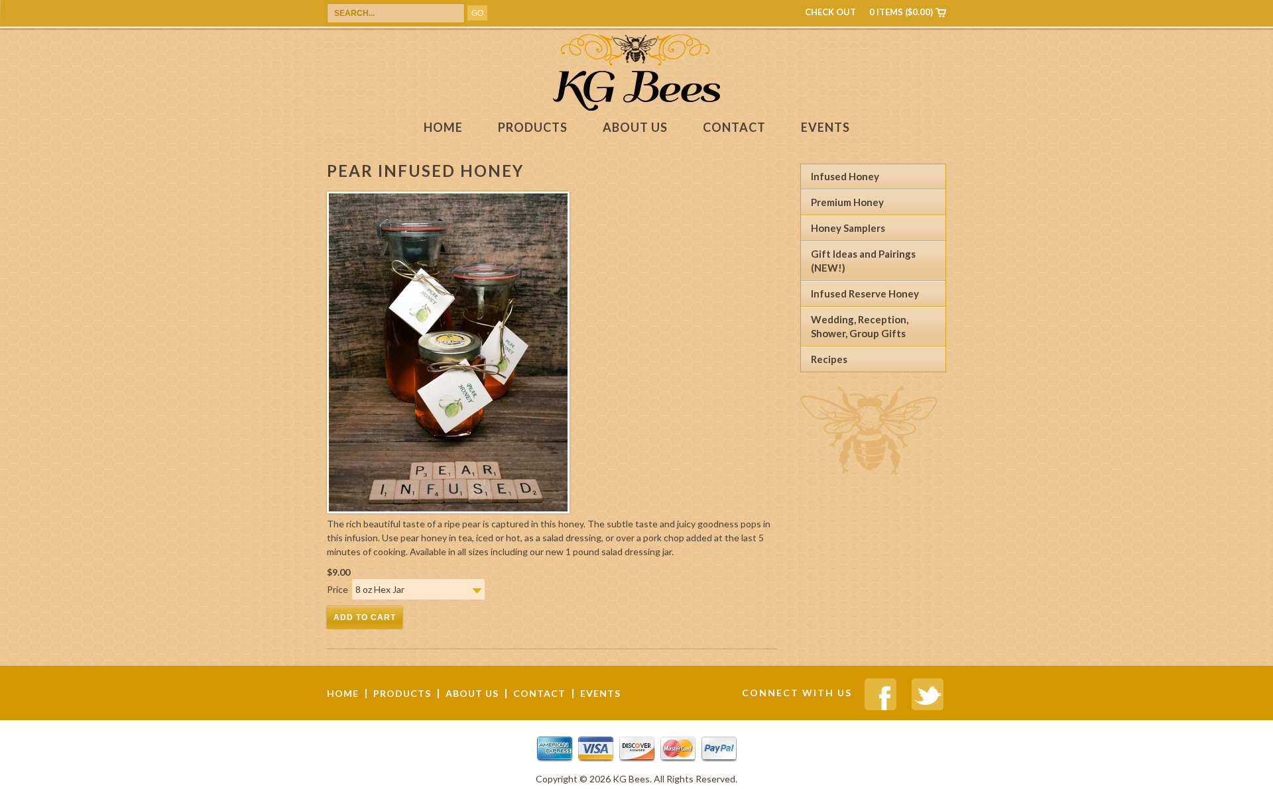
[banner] (636, 107)
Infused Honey (845, 176)
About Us (635, 127)
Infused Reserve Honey (865, 293)
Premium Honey (847, 202)
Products (533, 127)
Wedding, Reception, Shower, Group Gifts (859, 326)
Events (825, 127)
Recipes (829, 359)
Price (339, 589)
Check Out (830, 12)
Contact (734, 127)
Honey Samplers (848, 228)
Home (443, 127)
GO (477, 13)
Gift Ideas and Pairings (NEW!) (863, 261)
